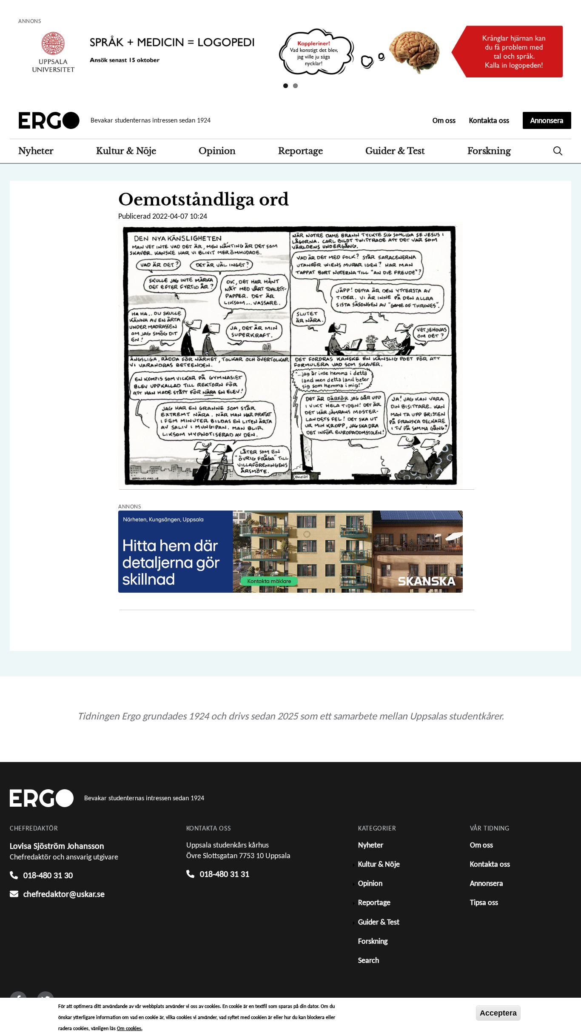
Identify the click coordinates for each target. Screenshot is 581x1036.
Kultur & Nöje (126, 151)
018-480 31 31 (224, 874)
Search (558, 151)
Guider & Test (394, 151)
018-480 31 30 (48, 875)
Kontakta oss (489, 120)
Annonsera (547, 120)
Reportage (300, 151)
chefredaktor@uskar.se (64, 894)
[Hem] (49, 120)
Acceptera (498, 1013)
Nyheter (36, 151)
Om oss (444, 120)
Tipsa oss (484, 902)
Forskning (488, 151)
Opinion (217, 151)
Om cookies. (129, 1028)
